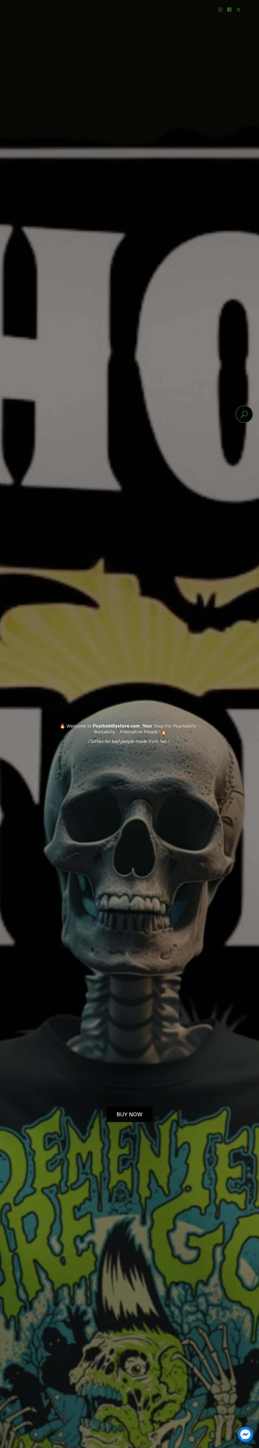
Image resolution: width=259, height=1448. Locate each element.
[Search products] (244, 414)
